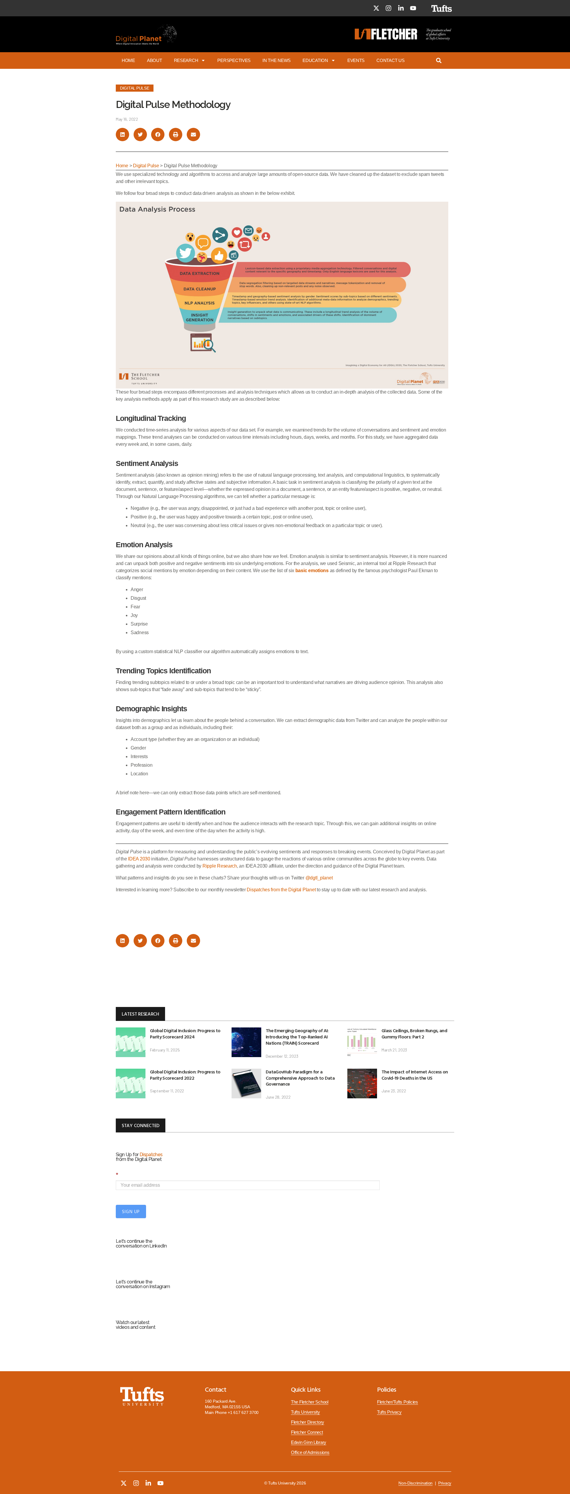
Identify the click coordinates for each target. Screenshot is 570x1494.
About (154, 60)
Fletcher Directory (307, 1422)
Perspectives (234, 60)
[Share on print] (175, 134)
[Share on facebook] (157, 134)
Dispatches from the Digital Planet (281, 889)
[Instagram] (389, 8)
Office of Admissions (310, 1452)
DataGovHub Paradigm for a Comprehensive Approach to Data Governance (300, 1078)
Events (356, 60)
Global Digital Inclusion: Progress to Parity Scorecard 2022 (185, 1074)
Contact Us (390, 60)
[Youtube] (413, 8)
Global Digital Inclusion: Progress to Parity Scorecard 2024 (185, 1033)
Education (315, 60)
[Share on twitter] (140, 134)
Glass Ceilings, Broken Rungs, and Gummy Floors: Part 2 (414, 1033)
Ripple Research (219, 865)
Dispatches (151, 1154)
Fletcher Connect (307, 1432)
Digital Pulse (134, 88)
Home (128, 60)
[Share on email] (193, 134)
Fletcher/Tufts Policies (397, 1402)
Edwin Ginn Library (308, 1442)
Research (186, 60)
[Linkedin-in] (401, 8)
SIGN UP (131, 1211)
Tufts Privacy (389, 1412)
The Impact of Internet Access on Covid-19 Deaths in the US (414, 1074)
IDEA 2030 (139, 858)
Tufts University (305, 1412)
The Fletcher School (309, 1402)
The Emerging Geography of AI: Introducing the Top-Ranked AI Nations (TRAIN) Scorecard (297, 1036)
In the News (276, 60)
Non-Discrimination (415, 1483)
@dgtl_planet (319, 877)
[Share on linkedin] (122, 134)
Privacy (444, 1483)
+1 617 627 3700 (243, 1412)
